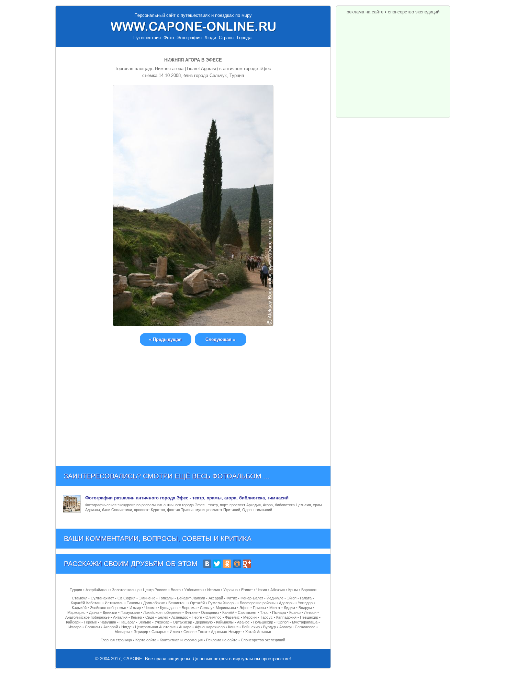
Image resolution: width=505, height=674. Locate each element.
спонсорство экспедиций (413, 11)
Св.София (126, 598)
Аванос (243, 622)
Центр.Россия (155, 590)
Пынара (279, 612)
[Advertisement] (193, 401)
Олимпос (213, 617)
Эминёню (147, 598)
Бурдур (269, 627)
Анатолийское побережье (87, 617)
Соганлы (92, 627)
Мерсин (250, 617)
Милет (274, 608)
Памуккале (130, 612)
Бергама (189, 608)
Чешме (150, 608)
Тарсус (266, 617)
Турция (76, 590)
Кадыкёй (79, 608)
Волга (176, 590)
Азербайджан (97, 590)
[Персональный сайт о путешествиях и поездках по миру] (193, 26)
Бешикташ (177, 603)
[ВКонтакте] (207, 564)
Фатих (231, 598)
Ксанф (295, 612)
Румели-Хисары (222, 603)
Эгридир (141, 632)
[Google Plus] (247, 564)
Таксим (133, 603)
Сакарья (159, 632)
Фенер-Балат (251, 598)
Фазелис (232, 617)
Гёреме (90, 622)
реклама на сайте (365, 11)
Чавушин (108, 622)
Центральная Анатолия (155, 627)
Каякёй (228, 612)
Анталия (120, 617)
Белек (163, 617)
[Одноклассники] (227, 564)
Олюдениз (210, 612)
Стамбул (79, 598)
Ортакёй (197, 603)
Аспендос (179, 617)
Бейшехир (251, 627)
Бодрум (305, 608)
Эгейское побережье (108, 608)
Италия (213, 590)
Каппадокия (286, 617)
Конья (233, 627)
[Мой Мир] (237, 564)
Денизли (110, 612)
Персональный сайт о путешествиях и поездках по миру (193, 15)
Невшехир (309, 617)
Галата (306, 598)
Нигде (126, 627)
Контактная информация (181, 640)
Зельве (144, 622)
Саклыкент (247, 612)
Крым (293, 590)
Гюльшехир (263, 622)
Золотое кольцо (125, 590)
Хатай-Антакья (258, 632)
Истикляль (114, 603)
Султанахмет (102, 598)
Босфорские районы (258, 603)
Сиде (149, 617)
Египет (247, 590)
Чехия (261, 590)
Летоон (310, 612)
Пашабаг (127, 622)
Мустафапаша (304, 622)
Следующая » (220, 339)
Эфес (244, 608)
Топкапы (166, 598)
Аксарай (216, 598)
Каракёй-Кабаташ (86, 603)
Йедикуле (275, 598)
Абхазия (277, 590)
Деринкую (204, 622)
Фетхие (191, 612)
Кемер (136, 617)
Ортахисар (182, 622)
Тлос (264, 612)
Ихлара (74, 627)
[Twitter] (217, 564)
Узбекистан (194, 590)
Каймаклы (225, 622)
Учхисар (162, 622)
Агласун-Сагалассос (297, 627)
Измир (135, 608)
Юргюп (283, 622)
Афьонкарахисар (210, 627)
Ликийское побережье (162, 612)
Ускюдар (305, 603)
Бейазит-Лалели (191, 598)
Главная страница (116, 640)
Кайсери (73, 622)
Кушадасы (169, 608)
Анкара (185, 627)
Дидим (289, 608)
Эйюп (291, 598)
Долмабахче (154, 603)
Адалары (286, 603)
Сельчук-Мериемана (218, 608)
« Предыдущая (165, 339)
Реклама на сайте (221, 640)
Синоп (188, 632)
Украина (230, 590)
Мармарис (76, 612)
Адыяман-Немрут (226, 632)
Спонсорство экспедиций (263, 640)
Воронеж (308, 590)
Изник (175, 632)
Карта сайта (145, 640)
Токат (202, 632)
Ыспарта (122, 632)
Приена (259, 608)
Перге (197, 617)
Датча (94, 612)
